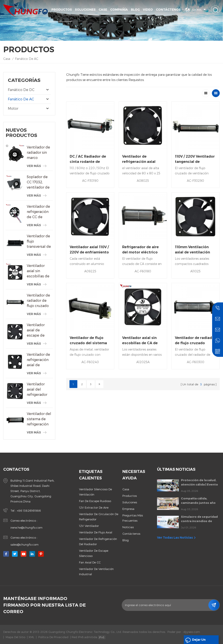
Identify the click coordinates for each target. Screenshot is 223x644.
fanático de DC (21, 90)
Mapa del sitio (15, 637)
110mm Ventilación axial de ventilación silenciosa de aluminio (195, 250)
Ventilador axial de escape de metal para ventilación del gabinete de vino (39, 330)
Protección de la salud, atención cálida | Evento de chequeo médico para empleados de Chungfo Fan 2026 (200, 482)
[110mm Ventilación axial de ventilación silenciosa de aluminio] (196, 216)
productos (129, 495)
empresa (128, 509)
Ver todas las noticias (175, 537)
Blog (135, 10)
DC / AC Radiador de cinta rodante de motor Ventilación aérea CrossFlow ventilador (88, 159)
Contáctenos (168, 10)
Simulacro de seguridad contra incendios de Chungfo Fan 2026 (199, 519)
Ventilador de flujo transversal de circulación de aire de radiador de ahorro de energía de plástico (39, 241)
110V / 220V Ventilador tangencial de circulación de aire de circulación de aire (195, 159)
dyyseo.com (191, 632)
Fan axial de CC (90, 562)
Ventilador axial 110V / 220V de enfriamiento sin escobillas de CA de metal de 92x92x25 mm (89, 250)
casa (125, 489)
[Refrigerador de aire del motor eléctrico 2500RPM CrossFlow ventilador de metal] (143, 216)
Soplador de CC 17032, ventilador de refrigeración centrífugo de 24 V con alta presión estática (38, 182)
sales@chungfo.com (24, 544)
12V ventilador (89, 526)
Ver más (34, 166)
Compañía (119, 10)
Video (148, 10)
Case (103, 10)
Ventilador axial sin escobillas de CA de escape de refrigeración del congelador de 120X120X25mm (40, 271)
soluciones (85, 10)
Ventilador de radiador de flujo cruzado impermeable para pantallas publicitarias (39, 300)
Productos (61, 10)
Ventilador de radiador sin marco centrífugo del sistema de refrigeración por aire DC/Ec (39, 152)
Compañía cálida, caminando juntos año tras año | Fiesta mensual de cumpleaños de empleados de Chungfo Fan (200, 501)
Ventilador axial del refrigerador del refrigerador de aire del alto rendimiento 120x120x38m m (40, 389)
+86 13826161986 (29, 510)
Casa (6, 59)
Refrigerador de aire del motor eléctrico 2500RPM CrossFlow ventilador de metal (140, 250)
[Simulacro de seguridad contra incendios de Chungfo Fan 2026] (168, 522)
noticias (128, 527)
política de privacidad (53, 637)
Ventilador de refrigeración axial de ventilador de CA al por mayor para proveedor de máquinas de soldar (38, 360)
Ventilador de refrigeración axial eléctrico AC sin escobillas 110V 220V (140, 159)
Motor (13, 108)
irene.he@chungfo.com (26, 527)
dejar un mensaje (199, 641)
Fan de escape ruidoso (95, 501)
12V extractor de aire (93, 507)
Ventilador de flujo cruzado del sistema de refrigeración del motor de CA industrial (88, 341)
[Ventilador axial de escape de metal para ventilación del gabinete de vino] (15, 331)
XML (31, 637)
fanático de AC (26, 59)
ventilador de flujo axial (95, 532)
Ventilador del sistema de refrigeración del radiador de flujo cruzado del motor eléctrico (39, 419)
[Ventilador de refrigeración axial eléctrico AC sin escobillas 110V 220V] (143, 126)
